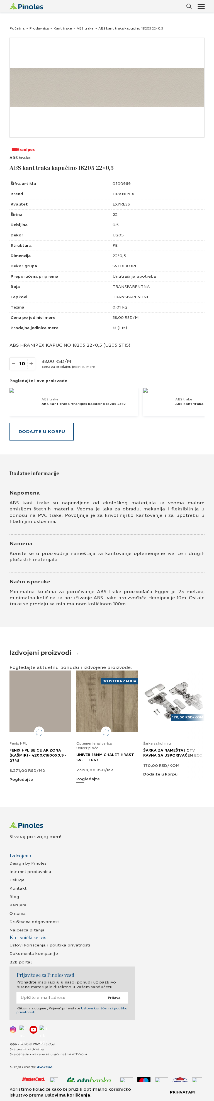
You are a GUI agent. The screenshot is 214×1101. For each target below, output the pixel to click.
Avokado (44, 1067)
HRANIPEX (123, 194)
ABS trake (85, 28)
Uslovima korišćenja (67, 1095)
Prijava (114, 998)
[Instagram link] (13, 1029)
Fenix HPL (18, 743)
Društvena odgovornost (34, 921)
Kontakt (17, 888)
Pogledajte (21, 780)
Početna (17, 28)
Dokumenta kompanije (33, 953)
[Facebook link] (23, 1029)
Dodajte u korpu (41, 431)
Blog (14, 896)
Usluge (17, 880)
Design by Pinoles (28, 863)
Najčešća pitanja (27, 930)
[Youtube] (33, 1029)
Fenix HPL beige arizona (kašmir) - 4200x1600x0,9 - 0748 (38, 755)
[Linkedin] (43, 1029)
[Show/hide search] (189, 6)
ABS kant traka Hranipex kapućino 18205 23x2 (84, 404)
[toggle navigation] (201, 6)
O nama (17, 913)
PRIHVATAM (182, 1092)
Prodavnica (39, 28)
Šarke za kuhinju (157, 743)
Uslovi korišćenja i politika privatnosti (50, 945)
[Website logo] (26, 6)
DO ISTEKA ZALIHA (119, 681)
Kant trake (63, 28)
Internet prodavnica (30, 871)
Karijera (17, 905)
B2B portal (20, 962)
